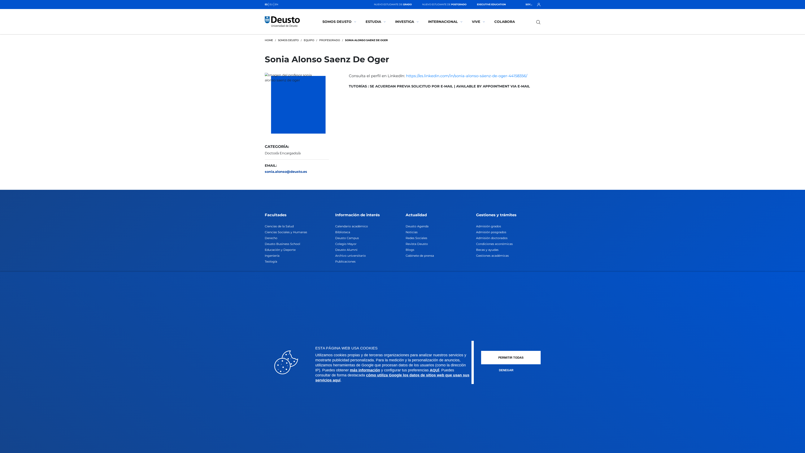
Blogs (410, 250)
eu (271, 4)
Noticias (412, 232)
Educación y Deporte (280, 250)
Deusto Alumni (346, 250)
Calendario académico (351, 226)
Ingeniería (272, 256)
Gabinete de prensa (420, 256)
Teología (271, 261)
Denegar (506, 370)
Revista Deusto (417, 244)
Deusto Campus (347, 238)
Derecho (271, 238)
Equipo (309, 40)
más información (365, 370)
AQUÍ (434, 370)
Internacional (443, 22)
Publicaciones (345, 261)
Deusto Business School (282, 244)
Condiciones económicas (494, 244)
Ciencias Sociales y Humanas (286, 232)
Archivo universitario (350, 256)
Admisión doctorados (492, 238)
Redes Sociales (416, 238)
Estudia (373, 22)
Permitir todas (510, 357)
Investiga (404, 22)
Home (269, 40)
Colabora (504, 22)
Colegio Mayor (346, 244)
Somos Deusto (337, 22)
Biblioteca (342, 232)
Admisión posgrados (491, 232)
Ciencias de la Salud (279, 226)
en (276, 4)
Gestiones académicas (492, 256)
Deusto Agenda (417, 226)
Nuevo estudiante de (393, 4)
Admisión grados (488, 226)
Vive (476, 22)
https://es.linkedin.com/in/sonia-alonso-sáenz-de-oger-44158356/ (466, 76)
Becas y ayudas (487, 250)
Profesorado (329, 40)
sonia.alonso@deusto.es (286, 172)
